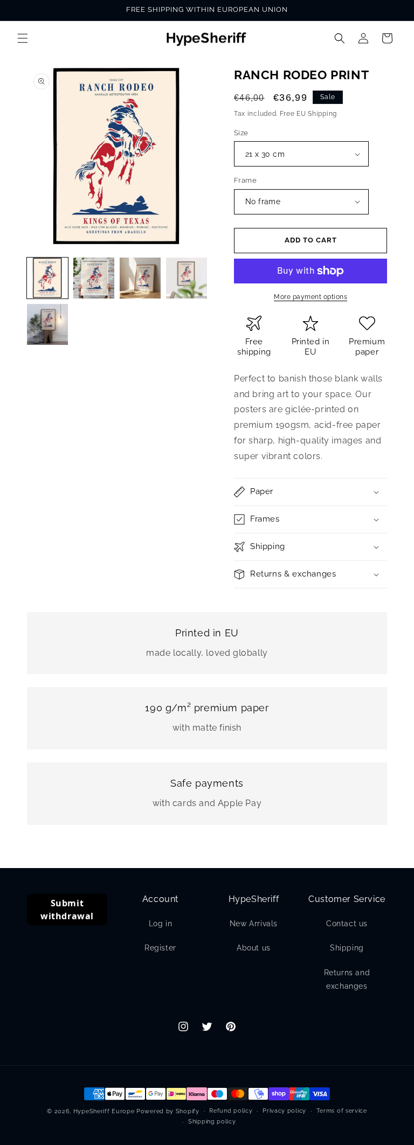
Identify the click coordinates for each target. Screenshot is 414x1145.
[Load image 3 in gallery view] (140, 278)
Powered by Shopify (167, 1111)
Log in (160, 923)
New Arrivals (254, 923)
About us (254, 947)
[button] (22, 38)
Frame (245, 180)
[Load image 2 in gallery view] (93, 278)
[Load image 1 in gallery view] (47, 278)
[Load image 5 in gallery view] (47, 324)
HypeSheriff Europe (104, 1111)
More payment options (310, 297)
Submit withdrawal (67, 909)
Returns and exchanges (347, 979)
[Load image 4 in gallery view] (186, 278)
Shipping (347, 947)
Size (241, 133)
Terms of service (341, 1110)
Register (160, 947)
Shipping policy (212, 1121)
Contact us (347, 923)
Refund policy (230, 1110)
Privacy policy (284, 1110)
